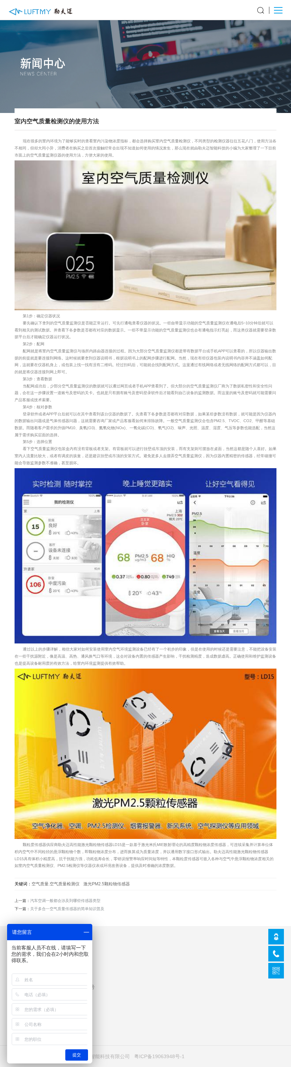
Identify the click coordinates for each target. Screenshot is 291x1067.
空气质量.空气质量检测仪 (55, 883)
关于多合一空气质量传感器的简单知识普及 (67, 909)
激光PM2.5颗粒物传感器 (106, 883)
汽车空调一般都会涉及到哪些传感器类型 (65, 900)
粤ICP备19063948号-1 (159, 1056)
